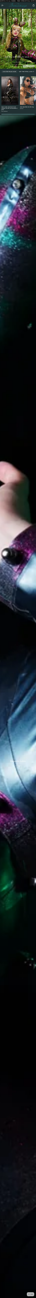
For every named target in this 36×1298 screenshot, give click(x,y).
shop (18, 767)
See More (18, 62)
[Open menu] (4, 5)
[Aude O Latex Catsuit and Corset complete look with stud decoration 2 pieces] (10, 90)
